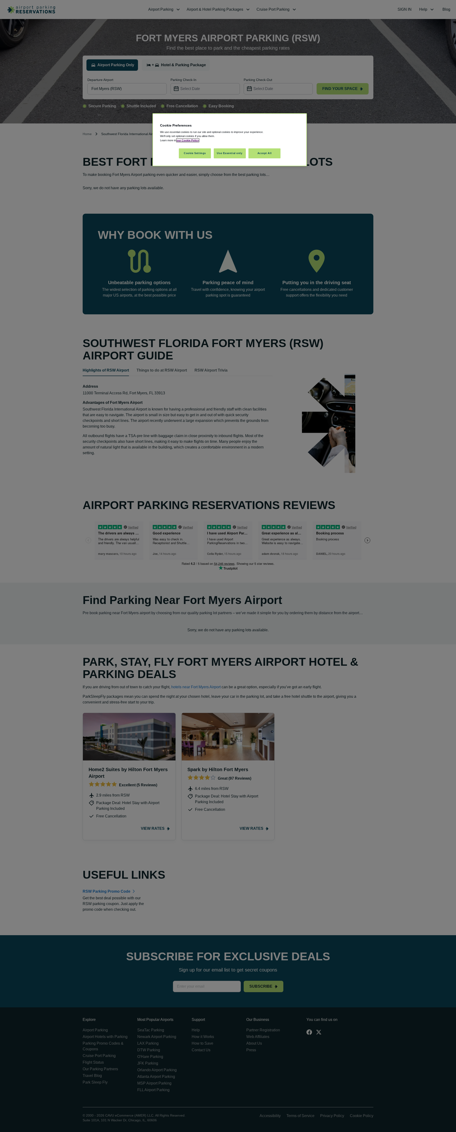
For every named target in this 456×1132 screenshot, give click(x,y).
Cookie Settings (195, 153)
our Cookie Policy (188, 140)
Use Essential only (229, 153)
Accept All (264, 153)
